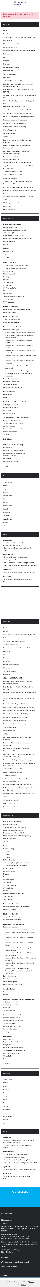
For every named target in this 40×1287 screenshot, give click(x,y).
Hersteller (6, 77)
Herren (7, 260)
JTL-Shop (23, 1285)
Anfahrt (5, 137)
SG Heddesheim (8, 282)
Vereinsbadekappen (10, 384)
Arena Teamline (8, 442)
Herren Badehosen (9, 312)
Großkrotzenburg (9, 271)
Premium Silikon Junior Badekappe (17, 371)
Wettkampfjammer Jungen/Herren (16, 268)
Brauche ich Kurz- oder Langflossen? (16, 557)
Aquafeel (6, 516)
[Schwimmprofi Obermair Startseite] (20, 3)
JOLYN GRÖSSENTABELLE (12, 81)
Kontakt (5, 34)
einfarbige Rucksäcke (10, 405)
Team (5, 199)
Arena (5, 526)
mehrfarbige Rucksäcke (11, 407)
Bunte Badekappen (9, 379)
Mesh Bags (7, 410)
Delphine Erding (8, 251)
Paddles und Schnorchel (11, 420)
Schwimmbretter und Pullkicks (13, 423)
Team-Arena (7, 482)
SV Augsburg (7, 285)
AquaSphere (7, 519)
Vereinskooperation (9, 133)
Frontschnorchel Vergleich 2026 (14, 106)
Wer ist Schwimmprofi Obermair (14, 44)
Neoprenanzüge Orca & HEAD (13, 236)
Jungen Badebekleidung (11, 319)
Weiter (6, 616)
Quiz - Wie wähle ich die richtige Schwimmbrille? (20, 565)
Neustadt (6, 279)
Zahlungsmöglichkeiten (11, 47)
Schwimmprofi (8, 495)
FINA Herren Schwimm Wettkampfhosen (17, 309)
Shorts (5, 244)
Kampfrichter (7, 447)
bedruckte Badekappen (11, 330)
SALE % (7, 466)
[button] (34, 3)
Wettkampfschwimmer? (11, 203)
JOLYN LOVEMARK (10, 178)
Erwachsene (7, 394)
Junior (7, 254)
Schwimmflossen (9, 426)
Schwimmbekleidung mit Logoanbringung (17, 162)
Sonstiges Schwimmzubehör (12, 429)
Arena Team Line (9, 206)
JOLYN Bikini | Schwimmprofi (13, 233)
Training (6, 434)
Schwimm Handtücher (10, 432)
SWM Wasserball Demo (11, 456)
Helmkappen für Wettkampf (12, 387)
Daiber (5, 522)
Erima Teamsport (9, 209)
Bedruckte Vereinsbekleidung (13, 445)
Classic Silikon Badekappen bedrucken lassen (20, 332)
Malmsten (6, 492)
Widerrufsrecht (8, 71)
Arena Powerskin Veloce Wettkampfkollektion (18, 110)
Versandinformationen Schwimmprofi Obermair (19, 50)
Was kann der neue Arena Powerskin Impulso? (19, 113)
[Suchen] (6, 3)
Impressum (7, 64)
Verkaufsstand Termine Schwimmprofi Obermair (19, 37)
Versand (31, 1282)
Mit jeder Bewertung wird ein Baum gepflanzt (18, 187)
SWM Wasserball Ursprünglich (13, 296)
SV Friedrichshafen (9, 288)
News (5, 30)
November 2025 (9, 554)
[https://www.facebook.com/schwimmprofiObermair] (16, 1201)
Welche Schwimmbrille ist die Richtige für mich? (19, 116)
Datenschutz (7, 40)
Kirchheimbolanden (9, 274)
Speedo (6, 509)
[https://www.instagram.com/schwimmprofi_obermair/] (23, 1201)
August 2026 (7, 540)
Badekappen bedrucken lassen (14, 560)
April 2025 (7, 569)
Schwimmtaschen (9, 413)
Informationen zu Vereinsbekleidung (15, 120)
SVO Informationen (9, 130)
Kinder (5, 397)
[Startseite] (1, 8)
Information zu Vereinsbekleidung (14, 123)
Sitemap (6, 60)
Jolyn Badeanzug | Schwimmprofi (14, 230)
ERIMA (5, 485)
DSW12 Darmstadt (9, 263)
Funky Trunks (7, 505)
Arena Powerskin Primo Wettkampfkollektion (19, 563)
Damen (7, 257)
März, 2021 (7, 576)
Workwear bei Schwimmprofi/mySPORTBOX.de (19, 196)
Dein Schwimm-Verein (10, 461)
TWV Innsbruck (8, 302)
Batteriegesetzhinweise (11, 67)
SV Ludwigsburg (8, 291)
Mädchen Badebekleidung (12, 322)
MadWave (6, 512)
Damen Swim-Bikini (9, 241)
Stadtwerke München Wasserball (14, 453)
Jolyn (5, 489)
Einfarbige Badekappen (11, 381)
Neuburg (6, 277)
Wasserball (7, 459)
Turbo (5, 499)
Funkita (5, 502)
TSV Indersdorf (8, 299)
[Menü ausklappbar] (2, 3)
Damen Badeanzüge (10, 227)
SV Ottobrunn (7, 293)
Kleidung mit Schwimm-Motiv (13, 450)
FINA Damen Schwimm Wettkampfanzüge (17, 238)
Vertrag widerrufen (9, 74)
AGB (4, 57)
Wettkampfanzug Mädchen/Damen (17, 265)
